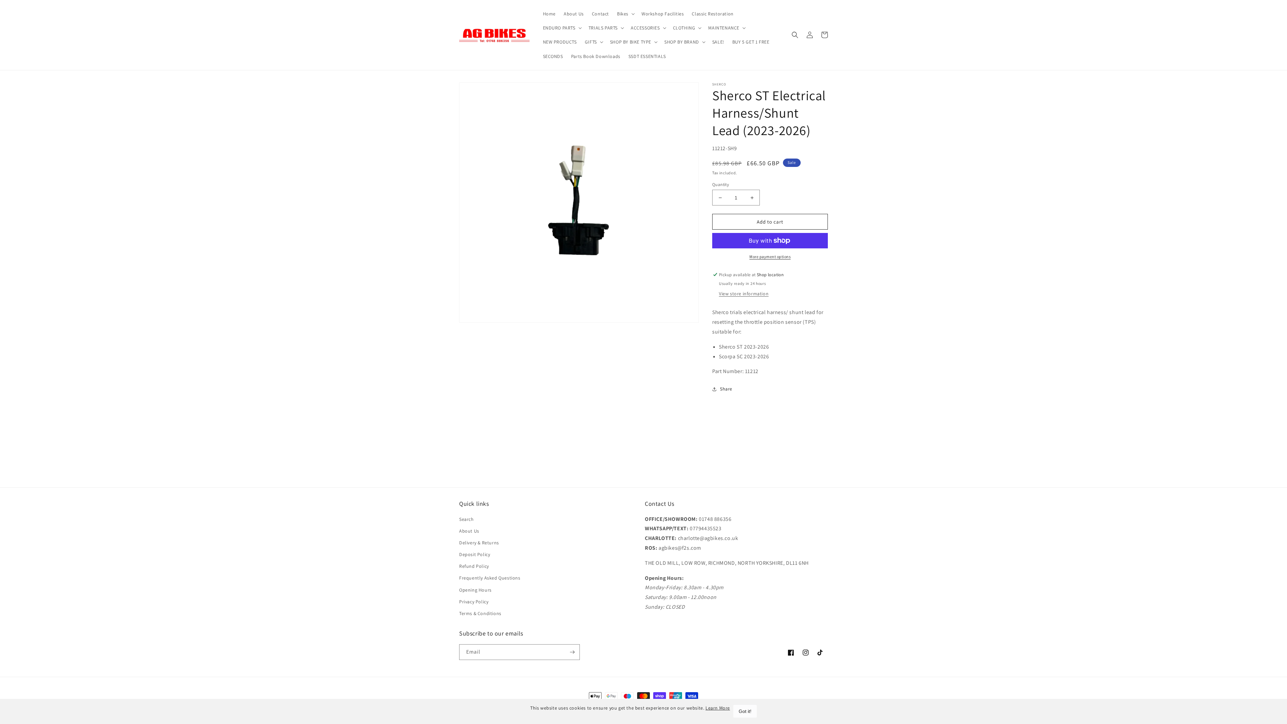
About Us (469, 531)
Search (466, 519)
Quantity (720, 184)
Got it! (745, 711)
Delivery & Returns (479, 543)
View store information (744, 294)
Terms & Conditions (480, 613)
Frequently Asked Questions (489, 578)
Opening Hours (475, 590)
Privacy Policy (473, 602)
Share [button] (726, 389)
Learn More (718, 708)
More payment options (770, 256)
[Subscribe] (572, 652)
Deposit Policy (474, 554)
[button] (625, 14)
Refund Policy (474, 566)
